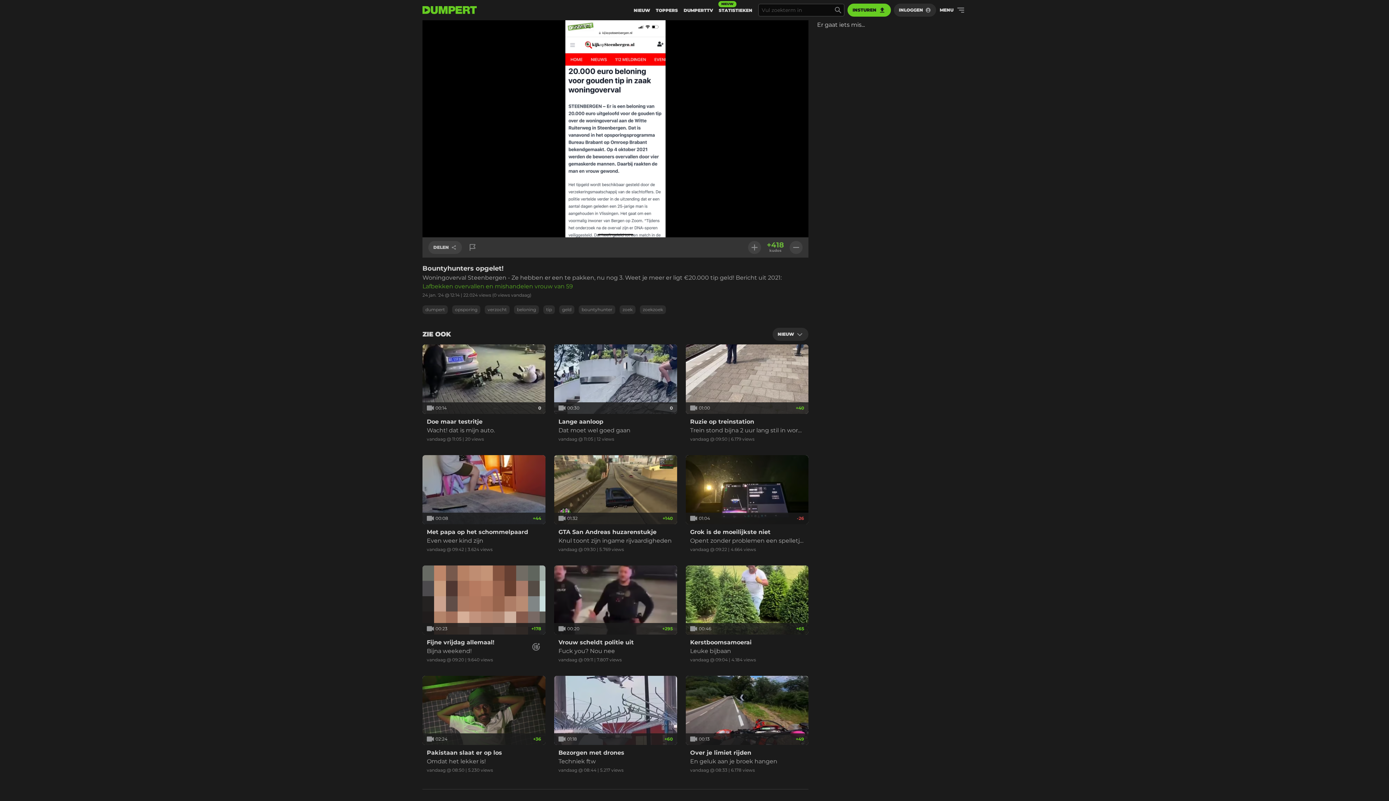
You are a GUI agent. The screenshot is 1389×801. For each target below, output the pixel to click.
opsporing (466, 309)
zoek (628, 309)
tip (549, 309)
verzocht (497, 309)
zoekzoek (653, 309)
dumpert (435, 309)
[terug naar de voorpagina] (449, 10)
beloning (526, 309)
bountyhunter (597, 309)
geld (567, 309)
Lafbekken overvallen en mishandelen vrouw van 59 (497, 286)
